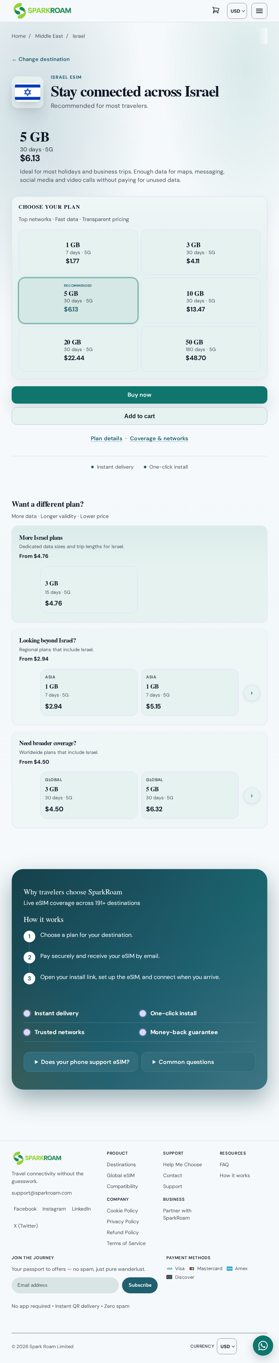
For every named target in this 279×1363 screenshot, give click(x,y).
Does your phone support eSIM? (85, 1062)
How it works (235, 1175)
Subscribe (140, 1285)
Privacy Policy (123, 1221)
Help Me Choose (182, 1164)
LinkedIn (81, 1208)
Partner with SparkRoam (177, 1214)
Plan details (106, 438)
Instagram (54, 1208)
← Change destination (41, 59)
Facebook (25, 1208)
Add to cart (139, 416)
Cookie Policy (122, 1210)
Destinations (121, 1164)
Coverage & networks (159, 438)
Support (172, 1186)
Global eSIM (121, 1175)
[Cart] (216, 11)
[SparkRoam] (42, 11)
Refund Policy (123, 1232)
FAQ (224, 1164)
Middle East (49, 36)
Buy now (139, 395)
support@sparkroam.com (42, 1192)
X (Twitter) (26, 1226)
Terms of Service (126, 1243)
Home (19, 36)
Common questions (186, 1062)
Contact (172, 1175)
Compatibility (122, 1186)
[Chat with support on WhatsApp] (263, 1345)
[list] (139, 590)
